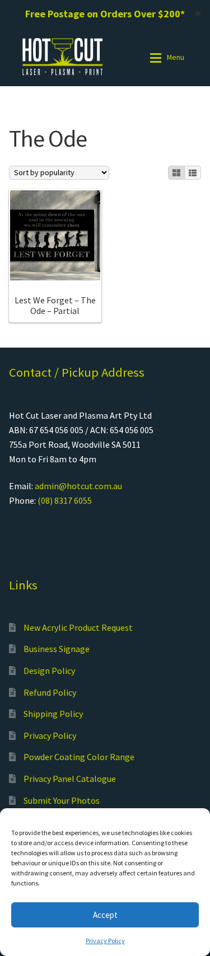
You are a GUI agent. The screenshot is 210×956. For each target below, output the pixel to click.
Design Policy (49, 670)
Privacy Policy (105, 940)
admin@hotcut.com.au (78, 485)
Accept (105, 915)
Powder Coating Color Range (79, 756)
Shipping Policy (53, 713)
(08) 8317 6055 (65, 500)
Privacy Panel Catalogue (70, 778)
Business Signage (57, 648)
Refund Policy (50, 692)
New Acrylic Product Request (78, 627)
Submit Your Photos (62, 800)
